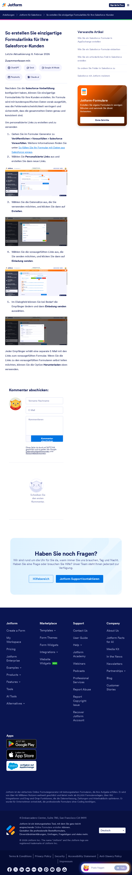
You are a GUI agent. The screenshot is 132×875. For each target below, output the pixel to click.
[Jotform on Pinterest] (46, 869)
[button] (86, 868)
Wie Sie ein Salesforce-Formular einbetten (99, 49)
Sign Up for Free (117, 5)
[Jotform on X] (15, 869)
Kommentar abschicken (47, 439)
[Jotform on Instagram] (58, 869)
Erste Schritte (102, 120)
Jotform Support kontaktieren (79, 579)
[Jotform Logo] (12, 5)
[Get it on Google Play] (21, 743)
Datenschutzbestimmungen (37, 451)
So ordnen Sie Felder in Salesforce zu (96, 68)
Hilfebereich (41, 579)
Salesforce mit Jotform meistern (94, 75)
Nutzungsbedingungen (36, 453)
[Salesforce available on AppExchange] (21, 766)
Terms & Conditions (20, 856)
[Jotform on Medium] (28, 869)
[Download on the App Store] (21, 755)
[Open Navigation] (128, 5)
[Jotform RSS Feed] (40, 869)
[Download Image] (62, 191)
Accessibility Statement (82, 856)
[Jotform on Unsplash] (64, 869)
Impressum (66, 861)
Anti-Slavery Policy (110, 856)
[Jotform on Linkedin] (21, 869)
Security (60, 856)
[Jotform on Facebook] (9, 869)
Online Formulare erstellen (48, 827)
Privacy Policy (43, 856)
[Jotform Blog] (34, 869)
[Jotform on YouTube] (52, 869)
